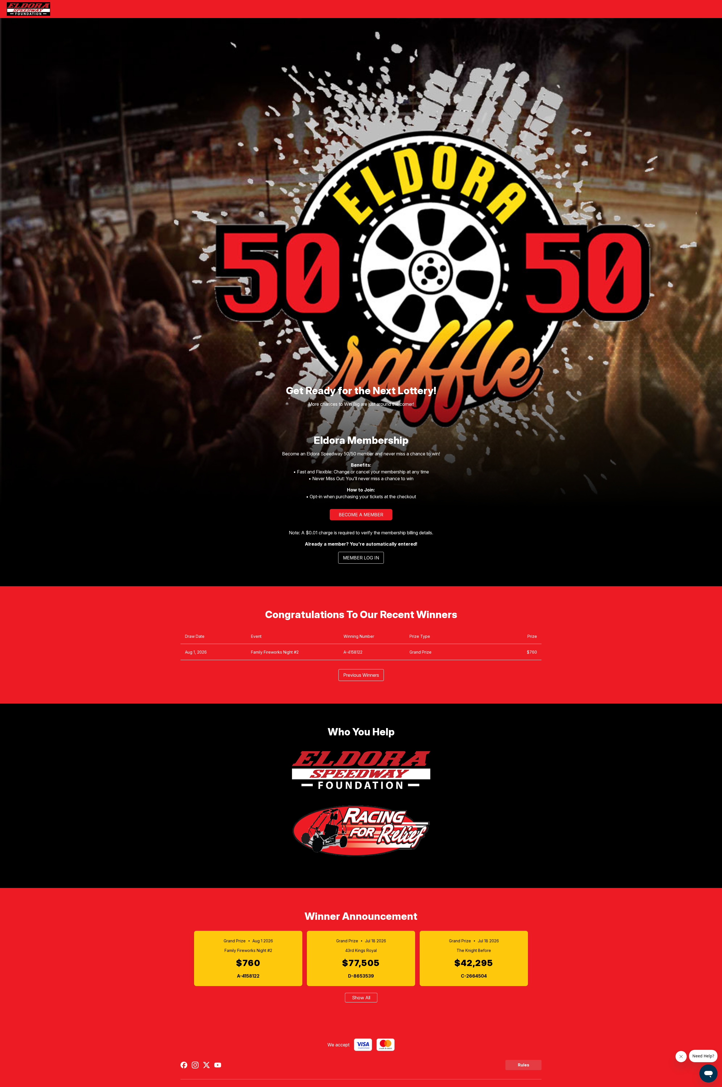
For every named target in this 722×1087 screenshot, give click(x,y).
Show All (361, 997)
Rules (523, 1064)
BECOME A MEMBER (361, 514)
